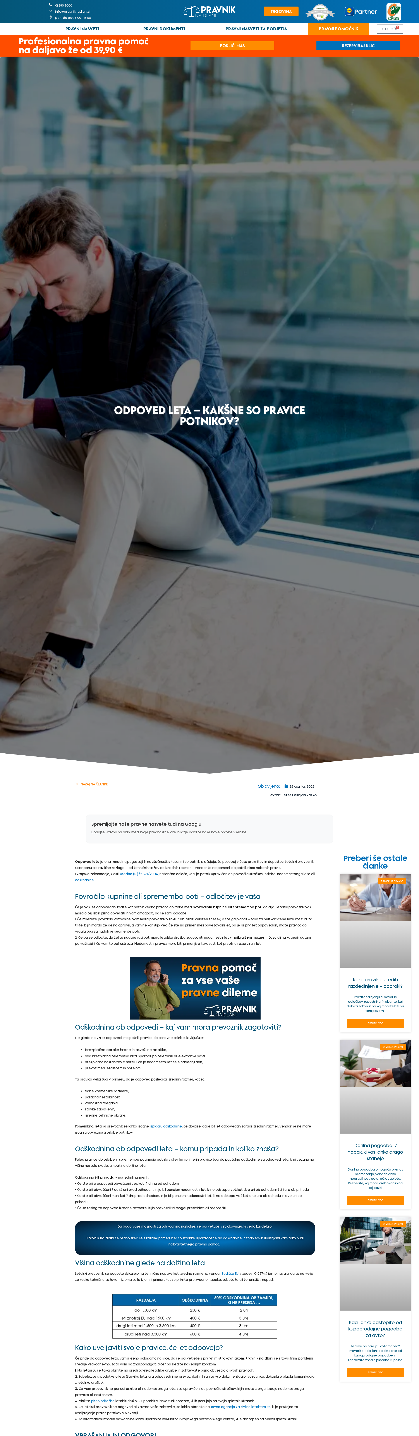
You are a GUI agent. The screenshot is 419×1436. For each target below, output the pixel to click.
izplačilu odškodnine (166, 1126)
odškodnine (84, 880)
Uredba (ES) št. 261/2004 (139, 874)
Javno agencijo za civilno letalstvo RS (241, 1407)
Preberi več (375, 1023)
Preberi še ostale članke (375, 862)
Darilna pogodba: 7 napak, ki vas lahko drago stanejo (375, 1152)
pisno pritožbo (103, 1401)
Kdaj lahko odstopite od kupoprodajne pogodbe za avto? (375, 1329)
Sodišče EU (230, 1273)
